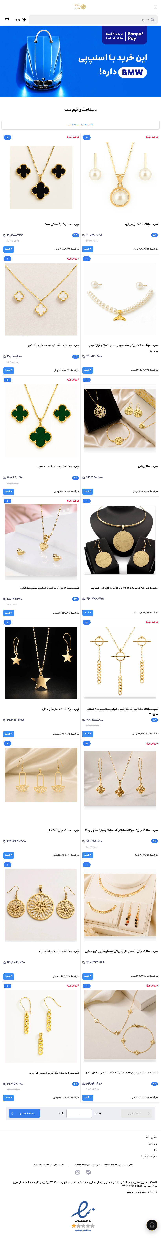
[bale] (88, 1172)
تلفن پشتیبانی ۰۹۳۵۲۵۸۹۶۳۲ (118, 1165)
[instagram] (77, 1172)
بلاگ (155, 1150)
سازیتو (129, 1192)
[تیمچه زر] (80, 6)
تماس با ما (151, 1137)
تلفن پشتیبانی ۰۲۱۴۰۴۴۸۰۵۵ (87, 1165)
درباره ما (153, 1144)
